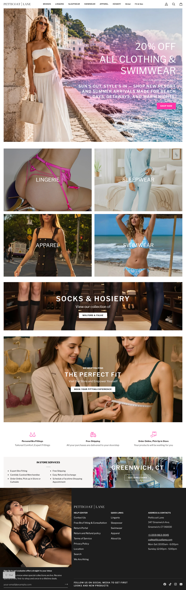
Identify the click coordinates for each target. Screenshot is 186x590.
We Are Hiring (81, 559)
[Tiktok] (170, 584)
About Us (116, 538)
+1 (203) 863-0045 (158, 535)
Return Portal (81, 528)
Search (77, 554)
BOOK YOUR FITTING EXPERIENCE (93, 389)
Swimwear (116, 528)
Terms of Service (83, 538)
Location (79, 549)
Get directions (137, 477)
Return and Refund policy (87, 533)
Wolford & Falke (93, 315)
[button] (47, 4)
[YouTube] (181, 584)
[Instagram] (175, 584)
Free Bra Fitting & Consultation (90, 522)
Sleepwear (116, 522)
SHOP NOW (166, 106)
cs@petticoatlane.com (160, 539)
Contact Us (80, 517)
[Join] (65, 584)
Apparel (115, 533)
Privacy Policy (81, 543)
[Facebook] (164, 584)
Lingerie (115, 517)
